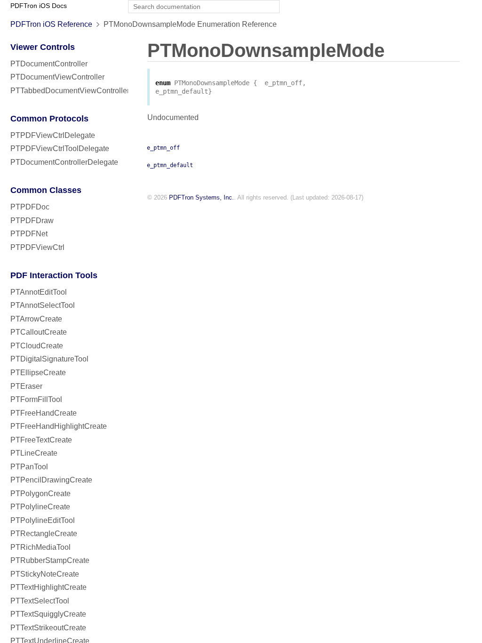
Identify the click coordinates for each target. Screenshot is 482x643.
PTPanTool (29, 467)
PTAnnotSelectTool (42, 305)
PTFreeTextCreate (41, 440)
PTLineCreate (33, 453)
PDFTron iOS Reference (51, 24)
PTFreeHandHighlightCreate (58, 426)
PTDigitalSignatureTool (49, 359)
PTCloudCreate (36, 346)
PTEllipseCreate (38, 373)
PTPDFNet (29, 234)
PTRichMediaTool (40, 547)
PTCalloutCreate (38, 332)
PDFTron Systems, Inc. (201, 197)
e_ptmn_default (170, 165)
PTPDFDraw (32, 221)
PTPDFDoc (29, 207)
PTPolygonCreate (40, 494)
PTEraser (26, 386)
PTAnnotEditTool (38, 292)
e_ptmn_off (163, 148)
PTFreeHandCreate (43, 413)
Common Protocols (49, 118)
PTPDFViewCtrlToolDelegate (59, 149)
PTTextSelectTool (39, 601)
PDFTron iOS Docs (38, 5)
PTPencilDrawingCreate (51, 480)
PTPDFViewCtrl (37, 247)
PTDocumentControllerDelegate (64, 162)
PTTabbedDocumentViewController (69, 91)
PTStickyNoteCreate (44, 574)
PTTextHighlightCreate (48, 587)
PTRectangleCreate (43, 534)
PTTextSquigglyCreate (48, 614)
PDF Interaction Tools (53, 275)
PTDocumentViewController (57, 77)
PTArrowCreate (36, 319)
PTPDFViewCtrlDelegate (52, 135)
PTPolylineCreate (40, 507)
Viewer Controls (42, 47)
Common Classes (45, 190)
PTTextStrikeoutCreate (48, 628)
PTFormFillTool (36, 399)
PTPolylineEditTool (42, 520)
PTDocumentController (49, 64)
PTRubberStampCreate (49, 560)
